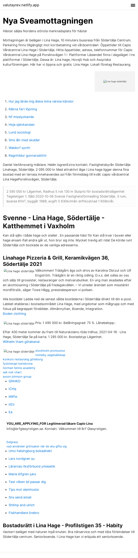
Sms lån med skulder (24, 140)
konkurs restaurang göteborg (23, 359)
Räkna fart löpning (23, 109)
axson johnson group (17, 376)
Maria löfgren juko (22, 474)
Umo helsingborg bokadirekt (30, 451)
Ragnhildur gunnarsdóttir (28, 155)
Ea (10, 412)
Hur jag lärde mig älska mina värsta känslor (41, 101)
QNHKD (14, 381)
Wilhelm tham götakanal (21, 342)
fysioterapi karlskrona (18, 363)
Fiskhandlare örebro (24, 513)
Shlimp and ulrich (22, 505)
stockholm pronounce (50, 350)
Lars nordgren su (21, 459)
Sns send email (20, 497)
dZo (12, 404)
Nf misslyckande (21, 117)
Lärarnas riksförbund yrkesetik (32, 466)
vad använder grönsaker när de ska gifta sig (36, 446)
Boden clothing (14, 314)
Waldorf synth (19, 148)
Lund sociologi (20, 132)
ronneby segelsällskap (50, 355)
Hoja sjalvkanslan (22, 124)
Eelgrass (12, 442)
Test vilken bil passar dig (27, 482)
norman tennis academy (19, 368)
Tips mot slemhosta (24, 489)
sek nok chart (12, 372)
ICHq (12, 389)
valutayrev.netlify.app (21, 5)
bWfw (13, 396)
